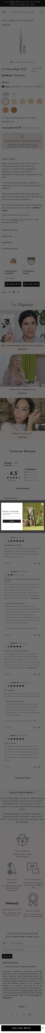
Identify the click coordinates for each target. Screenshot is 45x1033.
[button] (43, 1029)
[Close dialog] (42, 504)
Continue (12, 521)
